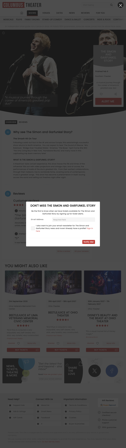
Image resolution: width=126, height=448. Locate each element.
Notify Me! (89, 241)
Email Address (37, 219)
